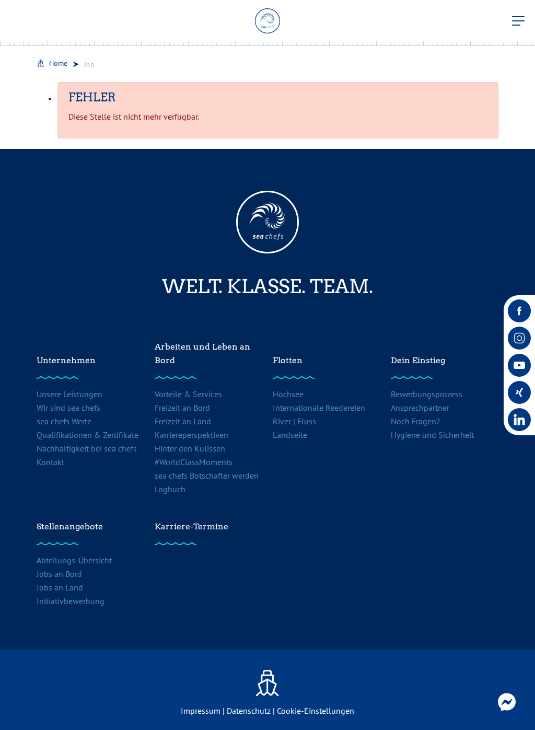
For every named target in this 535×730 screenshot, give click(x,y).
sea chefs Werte (64, 421)
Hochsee (288, 394)
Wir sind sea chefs (68, 407)
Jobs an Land (60, 587)
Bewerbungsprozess (426, 394)
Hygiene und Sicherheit (432, 435)
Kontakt (50, 462)
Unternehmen (66, 360)
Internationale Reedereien (319, 407)
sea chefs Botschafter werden (207, 475)
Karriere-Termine (191, 526)
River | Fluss (294, 421)
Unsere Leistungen (69, 394)
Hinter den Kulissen (190, 448)
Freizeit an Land (183, 421)
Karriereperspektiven (191, 435)
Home (58, 63)
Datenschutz (249, 710)
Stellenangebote (70, 526)
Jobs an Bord (59, 574)
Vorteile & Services (188, 394)
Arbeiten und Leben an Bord (202, 353)
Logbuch (170, 489)
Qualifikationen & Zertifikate (87, 435)
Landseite (290, 435)
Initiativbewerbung (70, 601)
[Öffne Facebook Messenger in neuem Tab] (506, 701)
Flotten (288, 360)
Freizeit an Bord (182, 407)
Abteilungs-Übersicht (74, 560)
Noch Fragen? (415, 421)
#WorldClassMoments (193, 462)
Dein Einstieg (418, 360)
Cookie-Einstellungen (315, 710)
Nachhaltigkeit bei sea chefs (87, 448)
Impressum (200, 710)
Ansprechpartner (420, 407)
